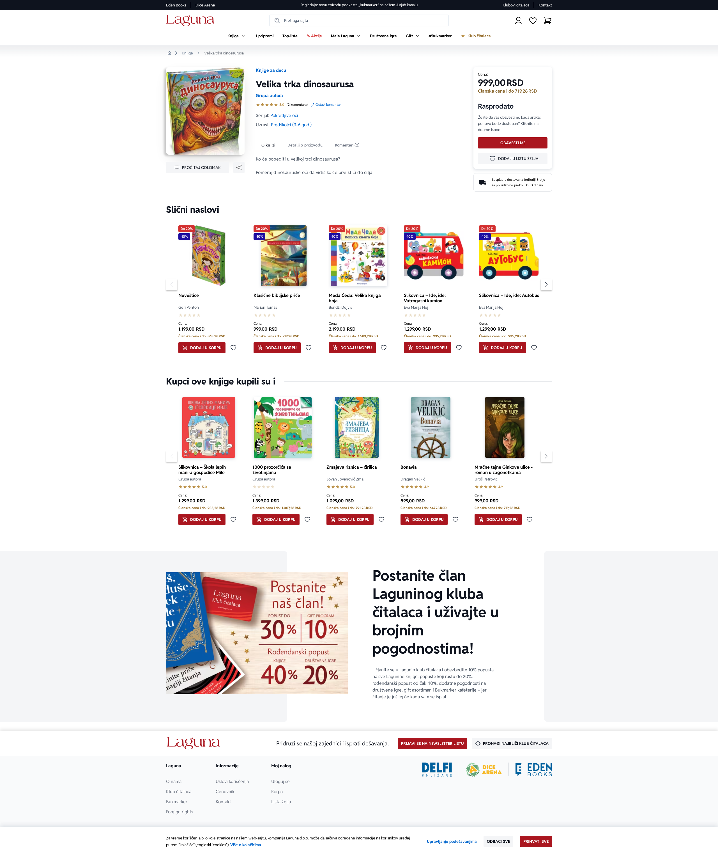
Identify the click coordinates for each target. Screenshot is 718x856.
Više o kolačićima (245, 844)
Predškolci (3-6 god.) (291, 125)
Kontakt (545, 5)
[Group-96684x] (534, 770)
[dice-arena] (484, 770)
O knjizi (268, 145)
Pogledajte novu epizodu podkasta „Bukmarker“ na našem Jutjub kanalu (359, 5)
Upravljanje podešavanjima (452, 841)
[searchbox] (359, 20)
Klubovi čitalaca (516, 5)
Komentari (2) (347, 145)
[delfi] (437, 770)
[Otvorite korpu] (547, 20)
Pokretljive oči (284, 115)
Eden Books (176, 5)
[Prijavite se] (518, 20)
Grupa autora (269, 96)
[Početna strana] (191, 20)
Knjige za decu (271, 70)
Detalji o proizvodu (305, 145)
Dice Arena (205, 5)
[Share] (239, 167)
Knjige (187, 53)
